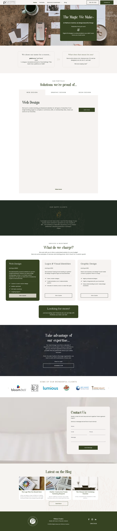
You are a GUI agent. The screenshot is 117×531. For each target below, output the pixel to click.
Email (72, 432)
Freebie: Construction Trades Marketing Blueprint (58, 493)
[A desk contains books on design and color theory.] (31, 483)
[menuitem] (35, 2)
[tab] (32, 92)
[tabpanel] (58, 144)
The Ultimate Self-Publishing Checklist (85, 493)
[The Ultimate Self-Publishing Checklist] (85, 483)
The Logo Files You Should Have (32, 492)
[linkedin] (95, 519)
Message (73, 437)
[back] (38, 219)
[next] (78, 219)
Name (72, 426)
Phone (91, 432)
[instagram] (92, 519)
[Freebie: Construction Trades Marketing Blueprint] (58, 483)
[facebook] (89, 519)
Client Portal (93, 523)
